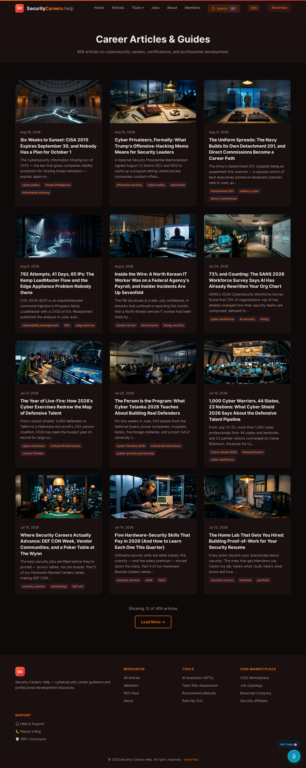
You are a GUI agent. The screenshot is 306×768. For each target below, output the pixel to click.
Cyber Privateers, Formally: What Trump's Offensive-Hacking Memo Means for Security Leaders (151, 146)
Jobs (155, 8)
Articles (118, 8)
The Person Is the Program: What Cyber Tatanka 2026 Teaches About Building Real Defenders (150, 407)
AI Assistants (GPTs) (197, 678)
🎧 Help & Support (29, 724)
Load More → (153, 621)
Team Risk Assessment (200, 685)
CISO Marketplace (254, 678)
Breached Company (255, 693)
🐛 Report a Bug (28, 731)
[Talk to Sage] (294, 756)
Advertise (279, 8)
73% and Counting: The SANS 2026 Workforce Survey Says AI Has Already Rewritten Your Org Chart (246, 280)
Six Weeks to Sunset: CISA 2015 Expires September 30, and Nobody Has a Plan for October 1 (58, 146)
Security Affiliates (254, 701)
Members (192, 8)
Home (99, 8)
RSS (254, 8)
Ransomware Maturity (199, 693)
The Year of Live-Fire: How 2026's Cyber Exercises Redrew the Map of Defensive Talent (56, 407)
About (172, 8)
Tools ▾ (138, 8)
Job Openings (251, 685)
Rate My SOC (192, 701)
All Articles (132, 678)
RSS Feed (131, 693)
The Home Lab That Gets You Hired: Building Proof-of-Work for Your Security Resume (246, 541)
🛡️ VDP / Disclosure (30, 739)
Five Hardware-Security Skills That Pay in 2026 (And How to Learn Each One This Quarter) (152, 541)
